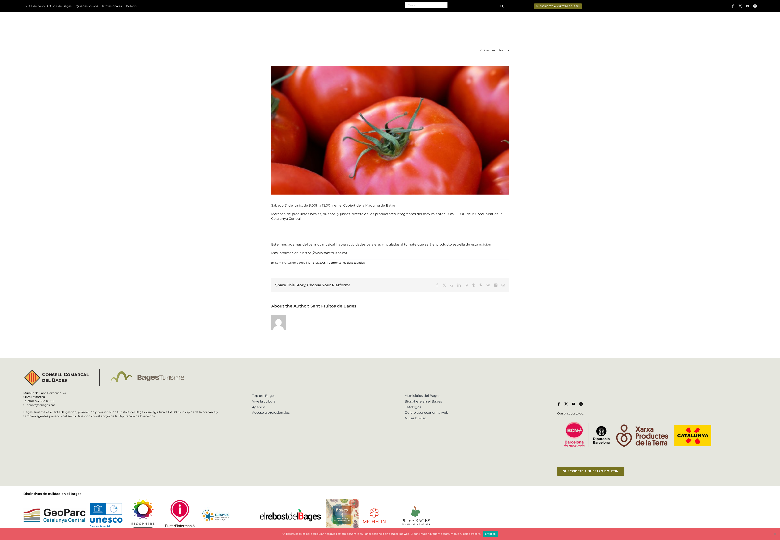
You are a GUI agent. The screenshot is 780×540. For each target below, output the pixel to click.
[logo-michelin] (374, 509)
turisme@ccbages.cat (39, 405)
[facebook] (732, 6)
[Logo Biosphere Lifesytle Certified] (143, 501)
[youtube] (747, 6)
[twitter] (740, 6)
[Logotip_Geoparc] (54, 510)
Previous (489, 50)
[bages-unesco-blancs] (53, 13)
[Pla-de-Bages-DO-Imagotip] (415, 506)
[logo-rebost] (290, 510)
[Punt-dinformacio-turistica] (180, 501)
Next (502, 50)
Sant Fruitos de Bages (290, 262)
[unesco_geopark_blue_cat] (106, 504)
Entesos (490, 533)
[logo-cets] (215, 509)
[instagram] (755, 6)
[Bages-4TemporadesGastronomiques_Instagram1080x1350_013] (342, 501)
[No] (775, 534)
